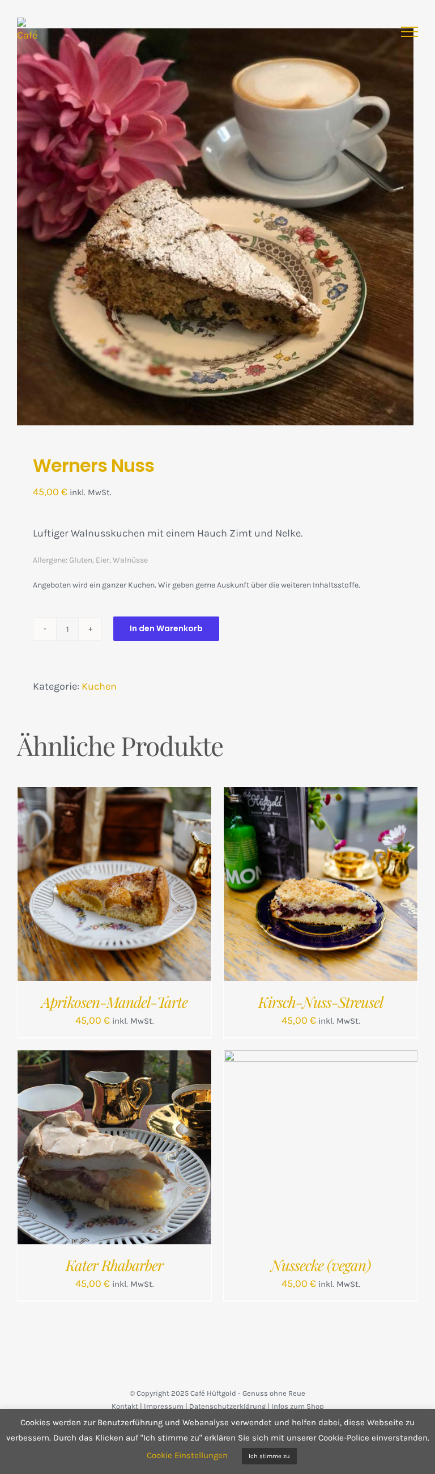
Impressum (164, 1406)
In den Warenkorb (166, 628)
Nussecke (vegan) (320, 1265)
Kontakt (125, 1406)
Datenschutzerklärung (227, 1406)
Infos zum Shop (297, 1406)
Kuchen (99, 686)
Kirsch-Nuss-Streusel (320, 1002)
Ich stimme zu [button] (269, 1456)
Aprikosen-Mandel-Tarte (114, 1002)
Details (158, 887)
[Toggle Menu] (410, 32)
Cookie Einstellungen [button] (187, 1455)
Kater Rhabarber (114, 1265)
